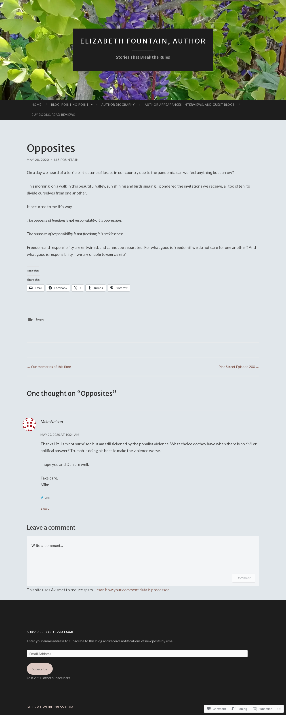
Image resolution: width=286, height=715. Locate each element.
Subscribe (39, 669)
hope (40, 319)
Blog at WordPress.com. (50, 707)
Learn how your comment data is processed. (132, 589)
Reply (45, 509)
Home (36, 104)
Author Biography (118, 104)
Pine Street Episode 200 (239, 366)
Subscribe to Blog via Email (50, 632)
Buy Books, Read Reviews (53, 114)
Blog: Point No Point (70, 104)
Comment (244, 578)
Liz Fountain (66, 159)
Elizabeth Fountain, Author (143, 41)
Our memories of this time (49, 366)
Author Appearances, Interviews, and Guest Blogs (189, 104)
